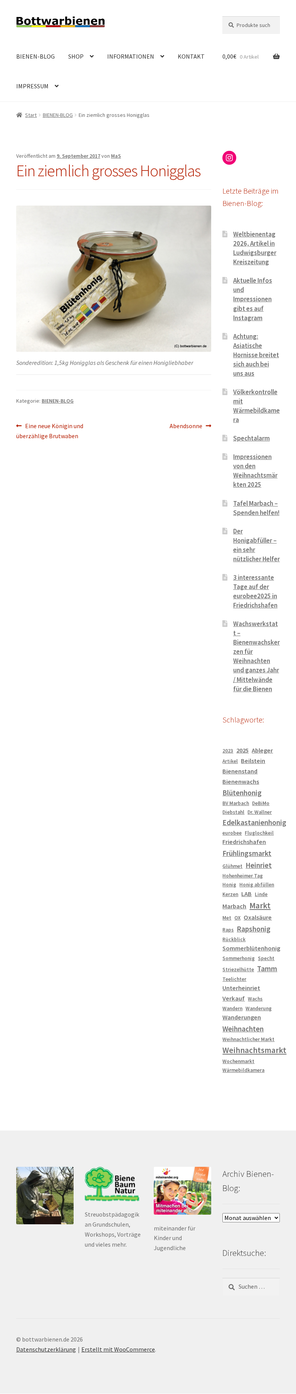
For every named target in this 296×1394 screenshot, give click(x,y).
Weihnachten (243, 1028)
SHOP (76, 56)
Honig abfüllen (256, 884)
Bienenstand (239, 771)
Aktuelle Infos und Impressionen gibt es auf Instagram (252, 299)
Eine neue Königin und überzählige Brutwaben (49, 431)
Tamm (267, 968)
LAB (246, 894)
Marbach (234, 906)
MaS (116, 155)
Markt (260, 905)
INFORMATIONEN (130, 56)
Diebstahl (233, 812)
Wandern (232, 1008)
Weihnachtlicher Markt (248, 1039)
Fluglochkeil (259, 833)
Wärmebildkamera (243, 1070)
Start (31, 114)
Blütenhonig (242, 792)
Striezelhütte (238, 969)
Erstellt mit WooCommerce (118, 1349)
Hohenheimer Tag (242, 876)
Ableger (262, 750)
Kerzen (230, 894)
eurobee (232, 833)
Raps (228, 930)
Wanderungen (241, 1017)
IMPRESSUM (32, 86)
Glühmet (232, 866)
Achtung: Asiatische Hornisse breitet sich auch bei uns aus (256, 355)
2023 (227, 751)
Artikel (230, 761)
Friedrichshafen (244, 842)
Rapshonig (254, 928)
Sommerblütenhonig (251, 948)
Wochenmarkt (238, 1061)
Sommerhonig (238, 958)
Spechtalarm (251, 438)
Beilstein (253, 761)
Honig (229, 884)
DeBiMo (260, 803)
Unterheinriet (241, 988)
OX (237, 918)
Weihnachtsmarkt (254, 1050)
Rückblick (234, 939)
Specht (266, 958)
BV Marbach (235, 803)
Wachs (255, 999)
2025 (242, 750)
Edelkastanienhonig (254, 822)
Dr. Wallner (259, 812)
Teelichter (234, 979)
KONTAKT (191, 56)
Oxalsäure (258, 917)
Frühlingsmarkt (246, 853)
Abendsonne (186, 426)
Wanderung (259, 1008)
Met (226, 918)
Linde (261, 894)
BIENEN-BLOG (35, 56)
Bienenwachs (240, 782)
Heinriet (259, 865)
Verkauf (233, 998)
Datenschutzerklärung (46, 1349)
